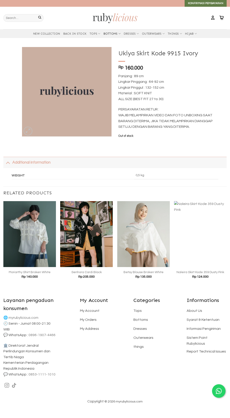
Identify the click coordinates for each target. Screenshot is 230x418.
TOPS (93, 33)
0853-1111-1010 (42, 374)
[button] (213, 18)
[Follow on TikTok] (14, 385)
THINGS (173, 33)
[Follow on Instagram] (6, 385)
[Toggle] (7, 162)
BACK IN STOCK (74, 33)
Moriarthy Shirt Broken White (30, 272)
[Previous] (3, 244)
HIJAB (189, 33)
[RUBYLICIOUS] (115, 17)
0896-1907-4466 (42, 335)
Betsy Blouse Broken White (144, 272)
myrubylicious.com (23, 317)
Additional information (31, 162)
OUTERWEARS (152, 33)
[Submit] (40, 18)
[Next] (226, 244)
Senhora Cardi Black (86, 272)
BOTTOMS (111, 33)
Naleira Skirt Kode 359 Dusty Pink (200, 272)
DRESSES (130, 33)
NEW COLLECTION (46, 33)
